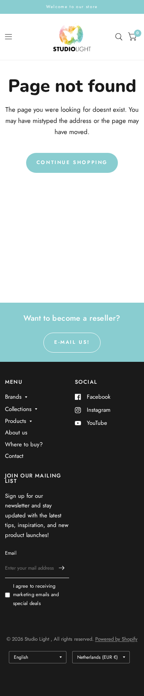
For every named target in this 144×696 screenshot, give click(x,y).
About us (16, 432)
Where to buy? (24, 444)
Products (15, 421)
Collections (18, 409)
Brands (13, 397)
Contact (14, 456)
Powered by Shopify (116, 639)
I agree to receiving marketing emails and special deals (36, 594)
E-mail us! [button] (72, 342)
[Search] (119, 37)
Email (11, 553)
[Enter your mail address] (61, 568)
